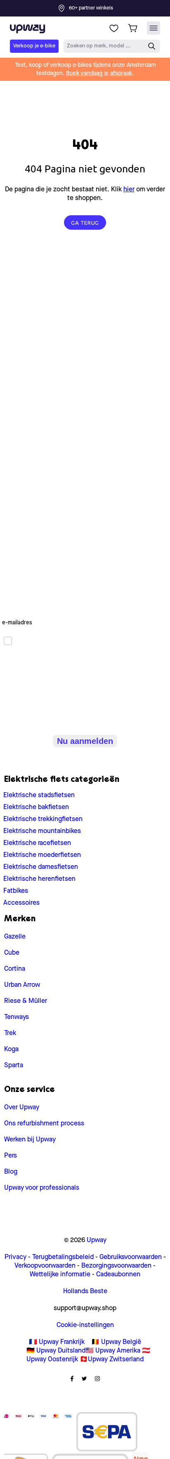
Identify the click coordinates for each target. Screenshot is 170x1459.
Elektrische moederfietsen (42, 855)
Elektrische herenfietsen (39, 879)
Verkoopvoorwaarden (45, 1266)
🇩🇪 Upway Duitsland (55, 1351)
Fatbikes (15, 891)
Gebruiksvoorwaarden (130, 1257)
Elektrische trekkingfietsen (43, 819)
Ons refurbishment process (44, 1123)
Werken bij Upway (30, 1140)
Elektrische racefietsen (37, 843)
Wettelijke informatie (60, 1274)
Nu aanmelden (85, 741)
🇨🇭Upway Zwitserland (112, 1359)
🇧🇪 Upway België (116, 1342)
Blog (10, 1172)
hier (129, 189)
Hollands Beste (85, 1291)
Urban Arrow (22, 985)
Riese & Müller (25, 1001)
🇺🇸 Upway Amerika (112, 1351)
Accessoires (21, 903)
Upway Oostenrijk (52, 1359)
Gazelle (15, 937)
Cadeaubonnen (118, 1274)
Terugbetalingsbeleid (63, 1257)
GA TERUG (85, 223)
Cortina (14, 969)
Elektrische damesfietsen (40, 867)
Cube (11, 953)
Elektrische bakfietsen (36, 807)
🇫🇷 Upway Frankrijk (57, 1342)
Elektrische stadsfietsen (39, 795)
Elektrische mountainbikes (42, 831)
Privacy (15, 1257)
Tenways (16, 1017)
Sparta (13, 1065)
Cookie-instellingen (85, 1325)
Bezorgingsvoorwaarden (116, 1266)
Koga (11, 1049)
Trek (10, 1033)
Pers (10, 1156)
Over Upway (21, 1107)
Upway (96, 1240)
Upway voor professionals (41, 1188)
